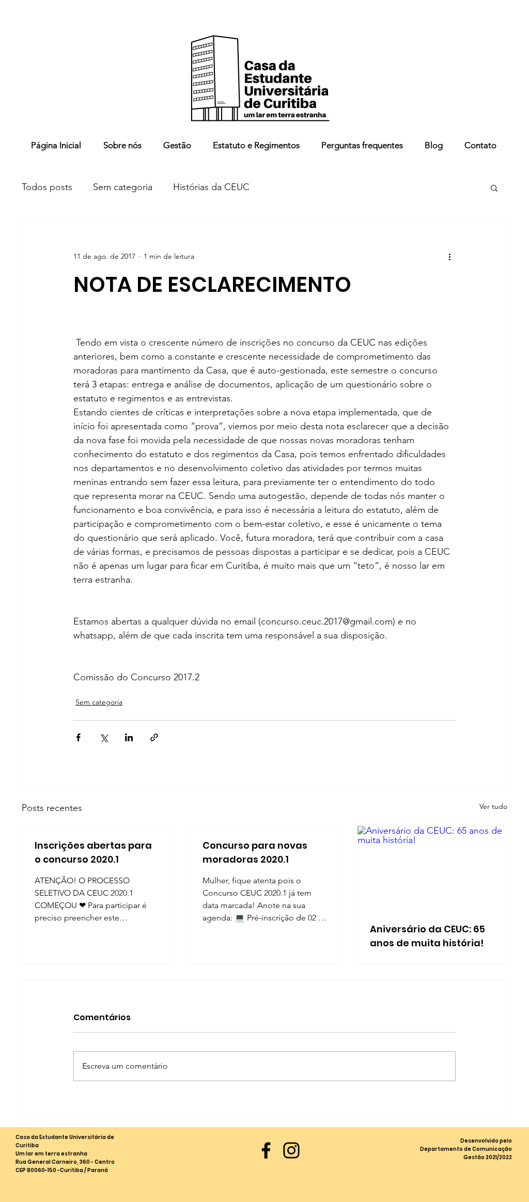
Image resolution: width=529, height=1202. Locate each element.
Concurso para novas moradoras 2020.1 (255, 852)
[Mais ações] (449, 256)
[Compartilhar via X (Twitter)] (103, 737)
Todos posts (47, 187)
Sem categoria (122, 187)
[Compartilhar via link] (154, 737)
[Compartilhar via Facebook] (78, 737)
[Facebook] (266, 1150)
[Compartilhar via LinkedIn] (129, 737)
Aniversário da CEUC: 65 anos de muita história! (427, 936)
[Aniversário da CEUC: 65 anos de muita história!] (432, 868)
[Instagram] (291, 1150)
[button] (494, 187)
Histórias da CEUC (211, 187)
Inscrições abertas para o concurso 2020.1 (93, 852)
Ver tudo (493, 806)
